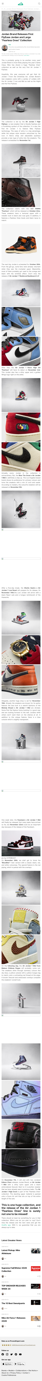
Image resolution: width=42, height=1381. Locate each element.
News (5, 9)
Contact (26, 1373)
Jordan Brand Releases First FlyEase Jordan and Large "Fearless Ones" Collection (23, 9)
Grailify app (6, 1225)
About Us (5, 1373)
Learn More (26, 55)
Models (11, 1370)
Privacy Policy (15, 1373)
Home (3, 9)
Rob (10, 44)
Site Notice (32, 1370)
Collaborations (21, 1370)
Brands (4, 1370)
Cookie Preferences (9, 1375)
